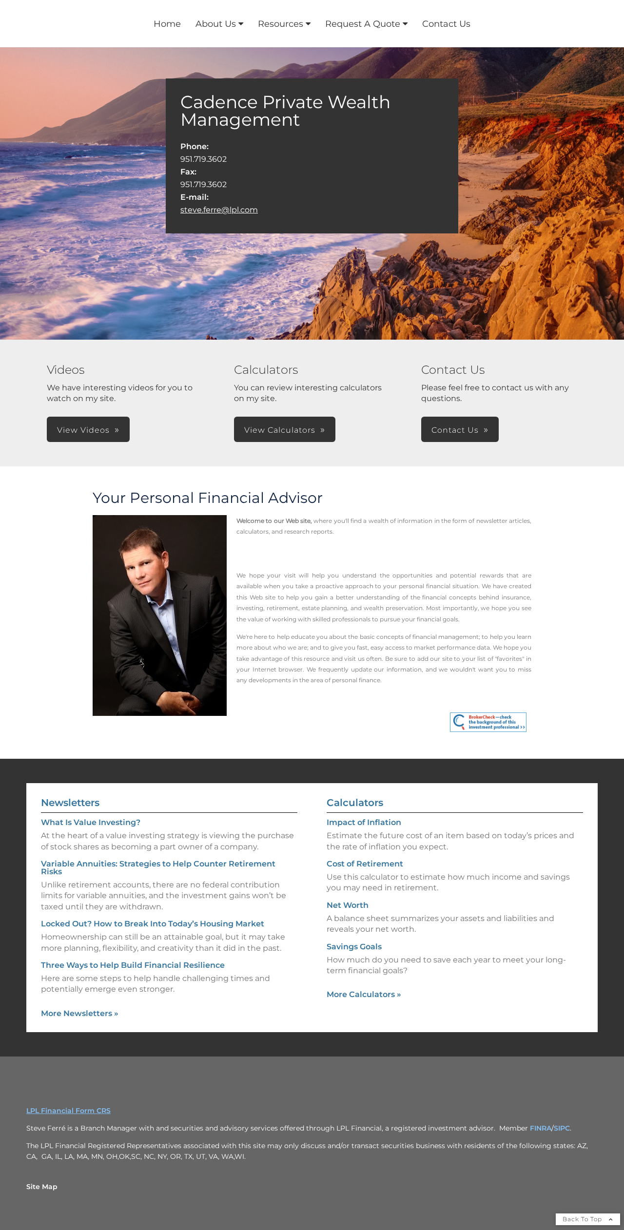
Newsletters (70, 802)
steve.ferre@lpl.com (219, 209)
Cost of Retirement (365, 863)
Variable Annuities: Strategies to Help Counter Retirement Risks (158, 867)
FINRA (540, 1128)
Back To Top (583, 1219)
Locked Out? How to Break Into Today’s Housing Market (152, 923)
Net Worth (348, 905)
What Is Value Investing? (90, 822)
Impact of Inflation (364, 822)
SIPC (562, 1128)
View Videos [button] (83, 430)
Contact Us (446, 24)
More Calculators (364, 994)
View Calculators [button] (279, 430)
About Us (215, 24)
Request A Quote (362, 24)
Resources (280, 24)
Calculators (355, 802)
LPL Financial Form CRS (68, 1110)
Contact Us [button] (455, 430)
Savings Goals (354, 946)
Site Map (42, 1186)
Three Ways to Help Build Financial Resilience (133, 965)
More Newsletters (79, 1013)
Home (167, 24)
